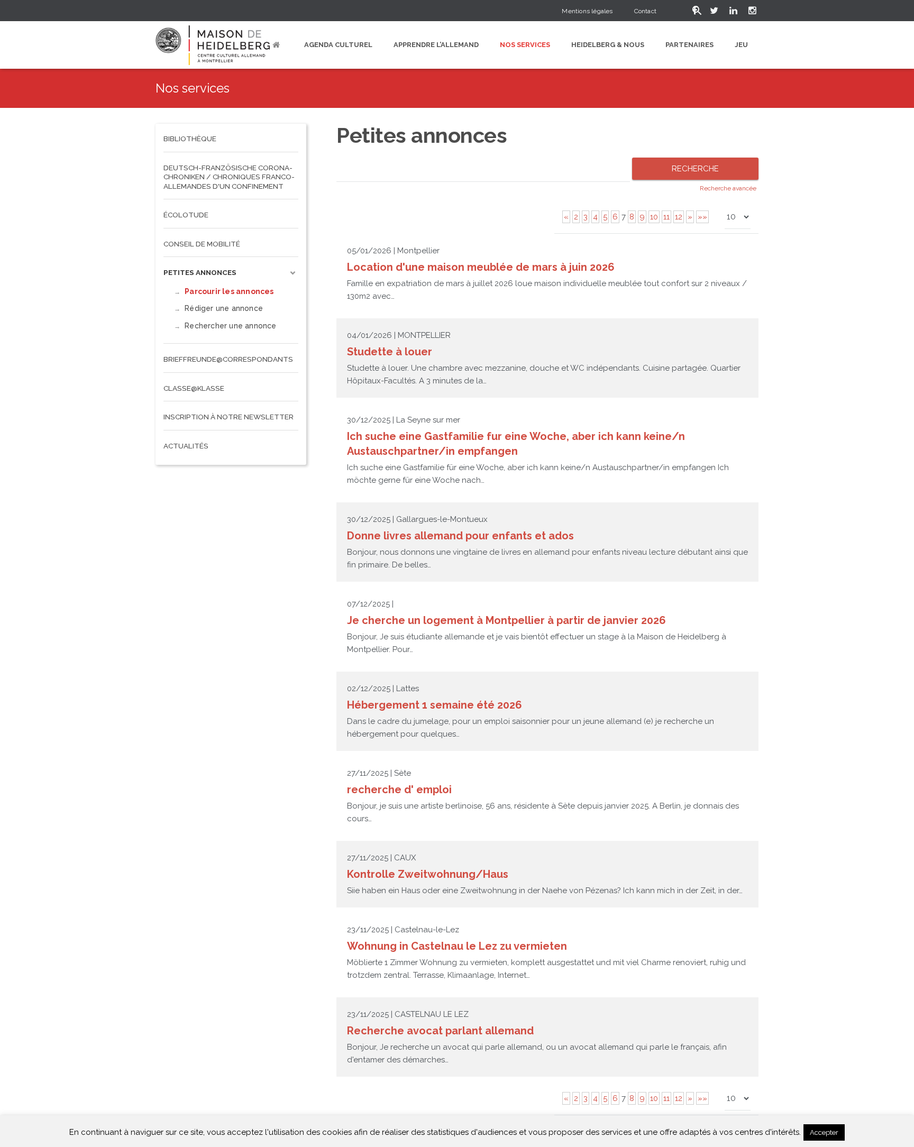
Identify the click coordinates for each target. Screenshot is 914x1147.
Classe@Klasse (193, 388)
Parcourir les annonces (229, 291)
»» (702, 217)
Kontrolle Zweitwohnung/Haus (427, 874)
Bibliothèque (189, 138)
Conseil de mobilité (201, 244)
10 (654, 217)
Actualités (185, 446)
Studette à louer (389, 351)
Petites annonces (199, 272)
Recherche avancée (728, 188)
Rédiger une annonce (224, 308)
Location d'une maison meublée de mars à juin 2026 (481, 267)
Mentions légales (587, 11)
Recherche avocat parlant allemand (440, 1030)
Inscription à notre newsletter (228, 416)
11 (666, 217)
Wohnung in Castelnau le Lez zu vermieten (457, 946)
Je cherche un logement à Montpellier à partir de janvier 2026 (506, 620)
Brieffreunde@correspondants (228, 359)
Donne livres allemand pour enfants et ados (460, 535)
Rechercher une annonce (230, 326)
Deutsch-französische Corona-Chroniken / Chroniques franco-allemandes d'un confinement (229, 176)
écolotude (185, 214)
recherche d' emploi (399, 789)
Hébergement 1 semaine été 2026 (434, 705)
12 (678, 217)
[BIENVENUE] (277, 45)
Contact (645, 11)
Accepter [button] (824, 1132)
